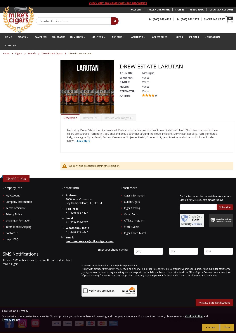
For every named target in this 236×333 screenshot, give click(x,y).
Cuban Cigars (132, 201)
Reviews (90, 118)
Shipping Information (18, 220)
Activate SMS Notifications (214, 302)
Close (227, 327)
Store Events (131, 227)
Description (70, 118)
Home (6, 53)
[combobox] (74, 21)
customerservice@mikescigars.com (90, 241)
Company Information (19, 201)
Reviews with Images (118, 118)
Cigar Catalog (132, 208)
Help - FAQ (12, 239)
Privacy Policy (14, 214)
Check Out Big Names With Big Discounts (118, 3)
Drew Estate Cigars (52, 53)
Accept (212, 327)
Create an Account (221, 9)
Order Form (131, 214)
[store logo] (18, 19)
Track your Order (158, 9)
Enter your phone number (113, 249)
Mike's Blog (197, 9)
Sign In (179, 9)
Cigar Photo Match (135, 233)
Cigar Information (134, 195)
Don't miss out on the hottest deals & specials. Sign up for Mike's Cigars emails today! (205, 197)
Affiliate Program (134, 220)
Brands (32, 53)
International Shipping (18, 227)
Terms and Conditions (205, 275)
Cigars (19, 53)
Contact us (12, 233)
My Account (13, 195)
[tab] (70, 117)
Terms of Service (16, 208)
